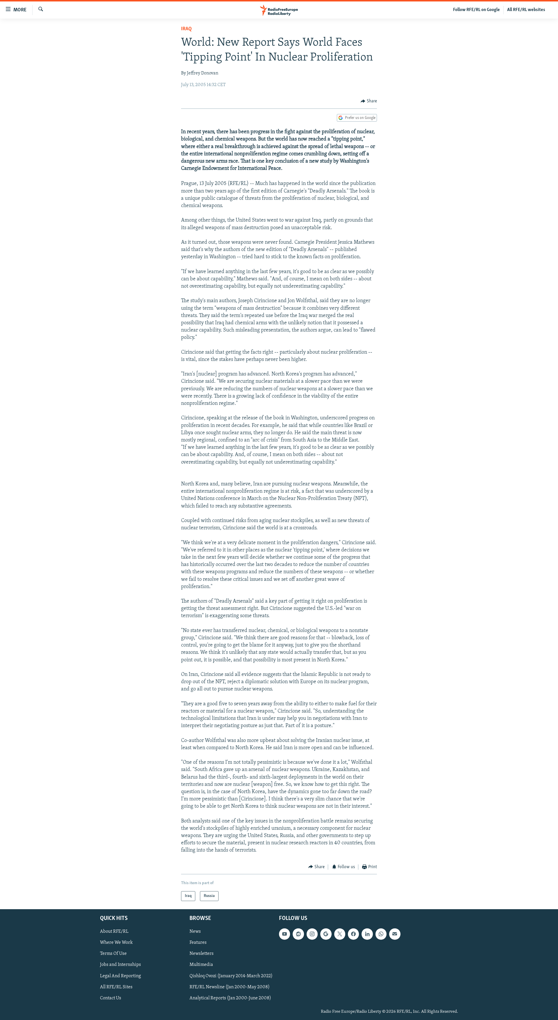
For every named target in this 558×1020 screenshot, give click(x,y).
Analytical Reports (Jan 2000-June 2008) (230, 998)
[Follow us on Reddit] (298, 934)
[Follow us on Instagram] (312, 934)
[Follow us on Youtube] (284, 934)
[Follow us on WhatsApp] (381, 934)
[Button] (369, 101)
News (195, 932)
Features (198, 943)
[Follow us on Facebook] (353, 934)
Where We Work (116, 943)
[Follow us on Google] (325, 934)
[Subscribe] (394, 934)
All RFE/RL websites (526, 10)
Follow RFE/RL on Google (476, 10)
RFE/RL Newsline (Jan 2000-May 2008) (229, 987)
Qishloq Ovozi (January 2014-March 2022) (231, 976)
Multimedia (201, 965)
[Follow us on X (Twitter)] (339, 934)
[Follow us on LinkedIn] (367, 934)
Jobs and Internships (120, 965)
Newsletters (201, 954)
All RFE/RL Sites (116, 987)
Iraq (186, 29)
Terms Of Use (113, 954)
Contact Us (110, 998)
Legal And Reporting (120, 976)
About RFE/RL (114, 932)
